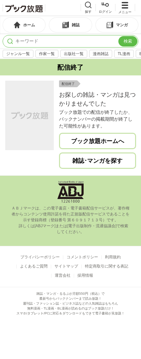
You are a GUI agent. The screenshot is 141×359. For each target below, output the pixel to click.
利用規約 (113, 257)
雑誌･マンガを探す (97, 160)
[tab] (24, 24)
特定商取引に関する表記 (106, 266)
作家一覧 (47, 53)
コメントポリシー (82, 257)
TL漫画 (124, 53)
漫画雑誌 (101, 53)
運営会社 (62, 275)
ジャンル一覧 (18, 53)
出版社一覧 (74, 53)
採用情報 (85, 275)
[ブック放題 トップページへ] (24, 8)
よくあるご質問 (34, 266)
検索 (128, 41)
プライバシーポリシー (40, 257)
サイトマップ (66, 266)
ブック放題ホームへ (97, 141)
